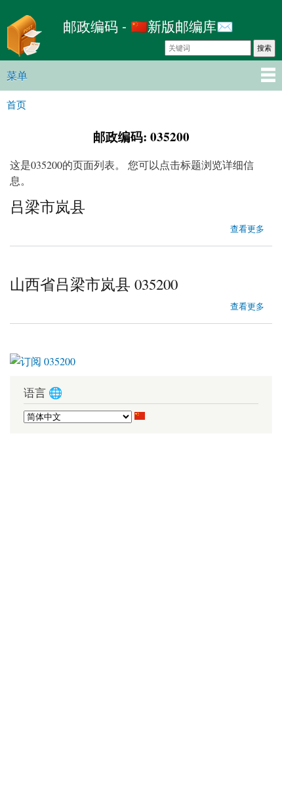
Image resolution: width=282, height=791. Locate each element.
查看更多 (247, 227)
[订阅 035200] (42, 356)
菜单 (17, 75)
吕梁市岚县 (47, 206)
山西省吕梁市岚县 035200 (94, 284)
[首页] (28, 37)
